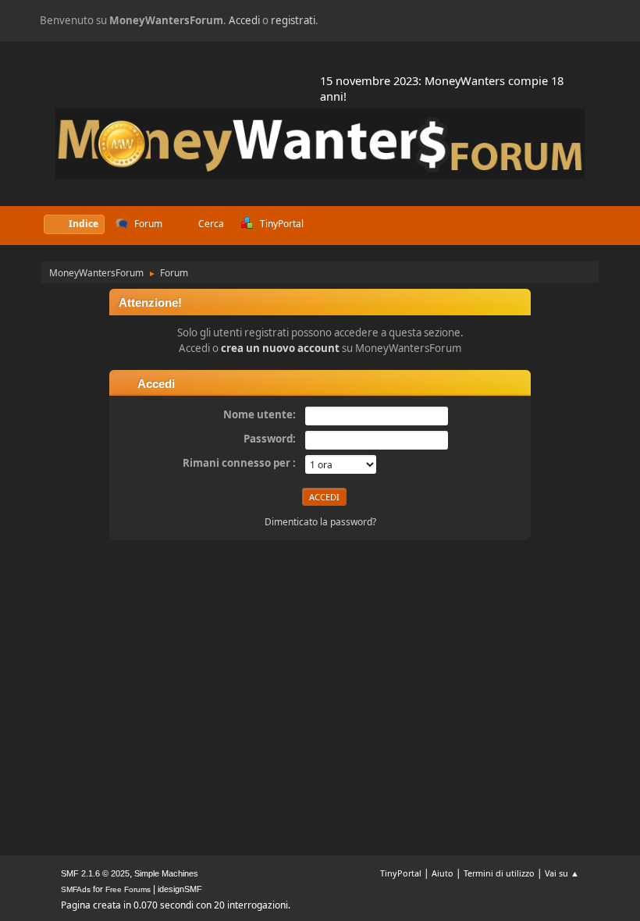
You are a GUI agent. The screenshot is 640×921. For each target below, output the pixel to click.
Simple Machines (166, 873)
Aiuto (442, 873)
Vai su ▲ (562, 873)
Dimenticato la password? (320, 521)
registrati (293, 20)
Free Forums (128, 889)
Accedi (244, 20)
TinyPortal (400, 873)
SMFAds (76, 889)
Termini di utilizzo (499, 873)
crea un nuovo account (280, 348)
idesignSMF (180, 889)
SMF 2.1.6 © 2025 (95, 873)
